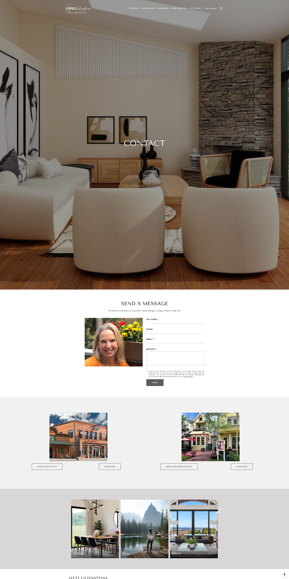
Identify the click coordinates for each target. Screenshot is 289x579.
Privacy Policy (188, 376)
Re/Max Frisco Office (47, 467)
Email (149, 339)
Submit (155, 382)
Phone (149, 329)
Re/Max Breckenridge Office (179, 467)
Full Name (151, 319)
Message (150, 349)
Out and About (148, 8)
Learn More (109, 467)
